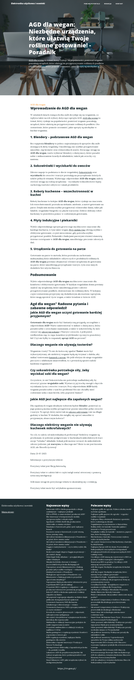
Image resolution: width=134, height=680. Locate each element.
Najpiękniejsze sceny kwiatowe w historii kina (109, 524)
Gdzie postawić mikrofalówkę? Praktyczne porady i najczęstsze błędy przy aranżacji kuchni (111, 623)
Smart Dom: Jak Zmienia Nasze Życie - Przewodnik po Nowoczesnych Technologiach (111, 618)
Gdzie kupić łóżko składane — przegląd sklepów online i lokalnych (65, 558)
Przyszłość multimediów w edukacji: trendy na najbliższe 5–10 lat (64, 628)
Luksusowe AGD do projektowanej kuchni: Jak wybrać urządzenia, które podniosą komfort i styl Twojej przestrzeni (66, 655)
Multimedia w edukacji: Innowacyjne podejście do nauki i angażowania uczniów (66, 623)
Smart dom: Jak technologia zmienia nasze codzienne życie (108, 613)
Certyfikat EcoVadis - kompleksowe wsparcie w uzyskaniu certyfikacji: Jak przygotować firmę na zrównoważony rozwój (110, 579)
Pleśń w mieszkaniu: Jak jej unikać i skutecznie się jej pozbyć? (111, 596)
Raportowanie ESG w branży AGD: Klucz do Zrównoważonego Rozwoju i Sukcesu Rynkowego (110, 651)
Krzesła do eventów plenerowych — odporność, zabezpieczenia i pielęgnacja (65, 613)
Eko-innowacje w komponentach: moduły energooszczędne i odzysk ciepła (62, 518)
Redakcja (107, 4)
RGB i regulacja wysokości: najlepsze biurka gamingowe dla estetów (63, 638)
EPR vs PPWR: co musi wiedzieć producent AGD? (65, 514)
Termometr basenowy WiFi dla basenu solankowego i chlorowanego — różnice (62, 603)
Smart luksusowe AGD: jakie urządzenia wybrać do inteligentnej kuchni (66, 661)
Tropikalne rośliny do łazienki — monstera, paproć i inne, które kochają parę (111, 533)
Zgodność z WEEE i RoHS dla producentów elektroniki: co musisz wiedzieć (63, 523)
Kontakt (119, 4)
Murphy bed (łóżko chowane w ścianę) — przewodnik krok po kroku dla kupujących (62, 563)
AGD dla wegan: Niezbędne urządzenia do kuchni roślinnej (110, 568)
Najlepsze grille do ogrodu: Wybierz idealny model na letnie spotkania (111, 510)
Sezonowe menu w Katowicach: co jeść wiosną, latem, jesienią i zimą (65, 533)
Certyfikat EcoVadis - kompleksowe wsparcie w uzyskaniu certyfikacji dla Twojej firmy (110, 586)
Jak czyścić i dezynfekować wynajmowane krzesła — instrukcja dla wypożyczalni (67, 618)
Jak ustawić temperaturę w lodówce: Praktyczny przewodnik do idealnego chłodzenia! (110, 608)
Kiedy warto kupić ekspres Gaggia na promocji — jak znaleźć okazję (65, 553)
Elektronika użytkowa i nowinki (28, 3)
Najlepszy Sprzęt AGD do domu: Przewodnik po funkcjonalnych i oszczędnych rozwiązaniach (110, 548)
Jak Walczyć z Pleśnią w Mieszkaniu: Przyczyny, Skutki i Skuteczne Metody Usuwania (109, 591)
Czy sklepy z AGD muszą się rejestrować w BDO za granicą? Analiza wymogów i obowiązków (111, 558)
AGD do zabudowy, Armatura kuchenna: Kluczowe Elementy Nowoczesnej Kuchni (111, 656)
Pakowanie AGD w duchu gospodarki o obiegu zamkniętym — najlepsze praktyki (64, 510)
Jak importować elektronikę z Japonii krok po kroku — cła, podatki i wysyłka (66, 648)
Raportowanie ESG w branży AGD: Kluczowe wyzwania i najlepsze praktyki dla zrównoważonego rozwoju (111, 644)
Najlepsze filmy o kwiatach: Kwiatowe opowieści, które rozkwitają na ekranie (110, 520)
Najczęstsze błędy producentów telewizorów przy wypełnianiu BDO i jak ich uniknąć (66, 583)
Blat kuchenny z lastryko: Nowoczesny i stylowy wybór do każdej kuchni (110, 538)
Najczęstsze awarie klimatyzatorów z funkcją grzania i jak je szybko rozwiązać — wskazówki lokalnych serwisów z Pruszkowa (64, 569)
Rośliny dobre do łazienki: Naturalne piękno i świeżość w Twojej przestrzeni (108, 528)
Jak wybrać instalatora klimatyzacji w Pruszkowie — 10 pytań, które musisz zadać (66, 538)
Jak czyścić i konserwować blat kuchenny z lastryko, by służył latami (111, 543)
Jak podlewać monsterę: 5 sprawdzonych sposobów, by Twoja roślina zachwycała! (107, 638)
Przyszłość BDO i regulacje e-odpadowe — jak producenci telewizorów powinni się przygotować (66, 588)
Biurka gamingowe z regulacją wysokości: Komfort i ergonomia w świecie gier (67, 633)
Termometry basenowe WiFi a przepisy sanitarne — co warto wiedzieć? (67, 608)
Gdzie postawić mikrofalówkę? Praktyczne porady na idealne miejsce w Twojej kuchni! (111, 628)
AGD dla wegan (37, 104)
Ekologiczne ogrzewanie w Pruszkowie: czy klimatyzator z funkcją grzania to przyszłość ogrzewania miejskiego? (64, 577)
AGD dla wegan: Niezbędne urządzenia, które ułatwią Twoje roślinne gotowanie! (109, 573)
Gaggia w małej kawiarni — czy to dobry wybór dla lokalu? (66, 548)
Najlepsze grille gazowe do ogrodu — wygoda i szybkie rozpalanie (109, 515)
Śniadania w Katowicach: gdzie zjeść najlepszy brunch (64, 528)
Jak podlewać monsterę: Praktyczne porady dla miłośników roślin (110, 633)
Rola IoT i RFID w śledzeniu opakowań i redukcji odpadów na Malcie (65, 593)
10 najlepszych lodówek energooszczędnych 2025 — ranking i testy (111, 553)
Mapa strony (8, 512)
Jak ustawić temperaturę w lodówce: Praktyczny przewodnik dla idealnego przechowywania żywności (110, 602)
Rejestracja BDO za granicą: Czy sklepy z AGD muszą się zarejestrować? (109, 563)
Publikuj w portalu (92, 4)
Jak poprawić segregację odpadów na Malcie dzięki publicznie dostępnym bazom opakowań (66, 598)
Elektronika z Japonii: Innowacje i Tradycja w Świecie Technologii (64, 643)
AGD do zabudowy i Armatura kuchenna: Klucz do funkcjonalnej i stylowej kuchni (110, 661)
